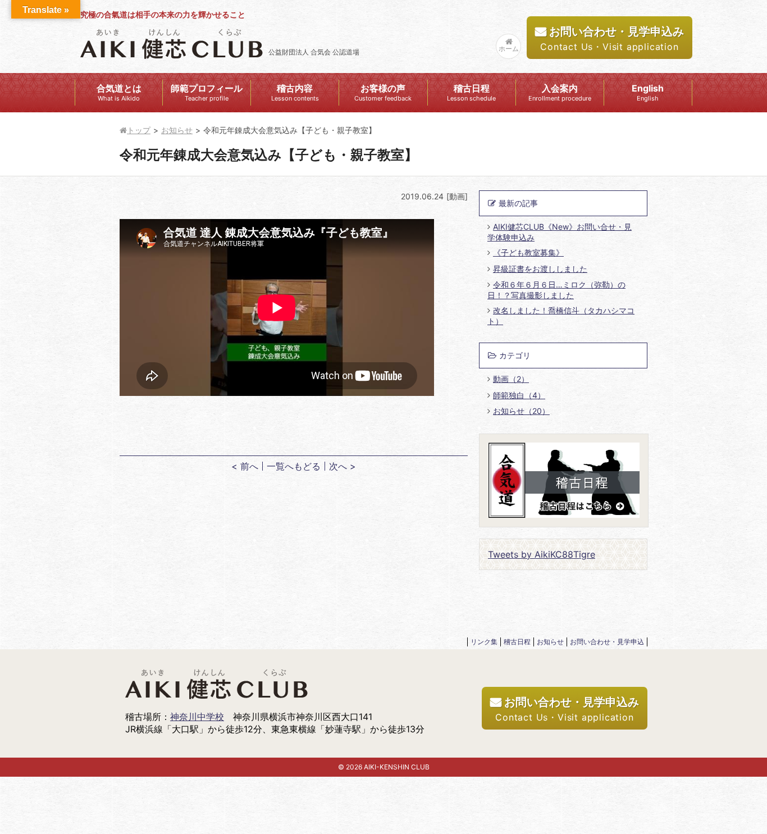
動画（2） (511, 379)
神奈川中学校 (197, 716)
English (648, 92)
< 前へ (244, 466)
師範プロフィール (207, 92)
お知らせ (177, 130)
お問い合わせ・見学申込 (607, 641)
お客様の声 (383, 92)
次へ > (342, 466)
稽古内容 (295, 92)
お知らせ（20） (521, 411)
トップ (138, 130)
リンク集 (484, 641)
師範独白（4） (519, 395)
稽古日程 (471, 92)
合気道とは (119, 92)
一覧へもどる (294, 466)
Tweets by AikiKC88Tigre (541, 554)
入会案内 (559, 92)
